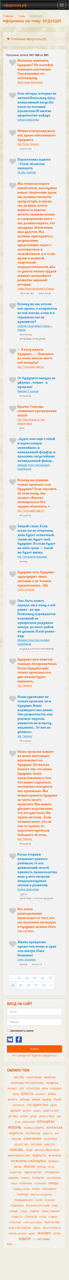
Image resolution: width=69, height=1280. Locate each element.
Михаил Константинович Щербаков (33, 467)
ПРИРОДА (22, 1194)
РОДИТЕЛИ (17, 1205)
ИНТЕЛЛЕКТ (50, 1139)
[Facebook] (19, 1039)
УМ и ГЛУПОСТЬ (52, 1228)
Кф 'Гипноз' (24, 685)
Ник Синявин (25, 931)
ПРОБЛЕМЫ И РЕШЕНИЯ (32, 339)
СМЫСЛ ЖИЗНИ (51, 1211)
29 (20, 985)
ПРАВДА (53, 1183)
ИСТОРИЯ (36, 1144)
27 (50, 978)
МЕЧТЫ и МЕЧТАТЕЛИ (47, 1150)
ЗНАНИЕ (16, 1139)
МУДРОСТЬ (39, 1155)
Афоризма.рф (15, 5)
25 (34, 978)
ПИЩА (14, 1183)
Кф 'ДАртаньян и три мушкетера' (31, 421)
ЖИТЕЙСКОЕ (32, 1133)
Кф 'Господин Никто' (30, 367)
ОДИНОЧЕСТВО (33, 1172)
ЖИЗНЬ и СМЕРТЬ (34, 1128)
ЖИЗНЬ (23, 561)
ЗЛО (57, 1133)
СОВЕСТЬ (16, 1217)
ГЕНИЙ (57, 1099)
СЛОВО (24, 1211)
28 (12, 985)
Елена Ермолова (28, 119)
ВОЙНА (52, 1094)
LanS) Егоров (25, 589)
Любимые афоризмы (28, 39)
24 (26, 978)
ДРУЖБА (13, 1116)
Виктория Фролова (30, 82)
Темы (21, 16)
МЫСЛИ (29, 1166)
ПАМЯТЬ (25, 1178)
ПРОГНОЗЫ (25, 334)
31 (36, 985)
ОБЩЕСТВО (16, 1172)
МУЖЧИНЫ (55, 1155)
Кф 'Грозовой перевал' (32, 556)
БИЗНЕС (12, 1088)
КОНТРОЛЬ (25, 149)
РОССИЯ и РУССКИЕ (38, 1205)
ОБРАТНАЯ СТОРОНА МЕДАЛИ (36, 898)
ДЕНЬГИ (16, 1110)
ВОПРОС (13, 1099)
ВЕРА (22, 428)
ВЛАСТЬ (27, 1094)
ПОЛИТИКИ (40, 1183)
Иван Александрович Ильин (35, 288)
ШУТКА (57, 1233)
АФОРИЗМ (49, 1077)
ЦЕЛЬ (32, 1233)
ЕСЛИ (18, 1122)
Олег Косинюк (26, 959)
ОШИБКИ (13, 1178)
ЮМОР (25, 1239)
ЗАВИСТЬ (47, 1133)
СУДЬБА (53, 1217)
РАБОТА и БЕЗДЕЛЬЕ (41, 1195)
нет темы (43, 1239)
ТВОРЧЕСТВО (26, 293)
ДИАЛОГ (27, 1111)
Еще (9, 1244)
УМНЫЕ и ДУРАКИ (17, 1233)
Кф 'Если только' (28, 144)
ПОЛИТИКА (25, 1183)
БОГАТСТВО (33, 1088)
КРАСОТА (37, 964)
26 (42, 978)
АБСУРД (19, 1077)
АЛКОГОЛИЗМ (34, 1077)
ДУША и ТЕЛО (46, 1116)
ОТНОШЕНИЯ (52, 1172)
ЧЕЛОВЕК (44, 1233)
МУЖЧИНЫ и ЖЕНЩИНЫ (28, 1161)
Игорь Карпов (26, 172)
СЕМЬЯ (13, 1211)
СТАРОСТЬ (31, 1217)
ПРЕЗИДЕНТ (49, 1189)
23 (19, 978)
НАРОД (41, 1167)
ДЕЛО (53, 1105)
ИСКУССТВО (21, 1144)
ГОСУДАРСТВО (37, 1105)
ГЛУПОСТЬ (18, 1105)
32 (44, 985)
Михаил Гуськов (28, 391)
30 (28, 985)
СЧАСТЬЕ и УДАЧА (32, 1222)
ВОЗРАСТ (41, 1094)
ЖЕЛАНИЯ (29, 1122)
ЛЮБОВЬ (16, 1150)
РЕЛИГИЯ (49, 1200)
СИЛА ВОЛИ (44, 293)
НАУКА (51, 1167)
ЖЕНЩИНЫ (45, 1121)
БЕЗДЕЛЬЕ (52, 1083)
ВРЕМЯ (36, 1099)
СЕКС (55, 1205)
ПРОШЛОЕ (25, 396)
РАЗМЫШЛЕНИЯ (24, 1200)
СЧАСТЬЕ (15, 1222)
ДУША (33, 1116)
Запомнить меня (21, 1030)
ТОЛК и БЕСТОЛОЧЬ (19, 1228)
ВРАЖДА (25, 1099)
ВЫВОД (47, 1099)
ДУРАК (24, 1116)
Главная (8, 16)
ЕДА (59, 1116)
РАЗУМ (38, 1200)
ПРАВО (36, 1189)
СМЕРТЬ (34, 1211)
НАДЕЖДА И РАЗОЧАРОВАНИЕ (36, 648)
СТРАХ (42, 1217)
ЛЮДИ (29, 1150)
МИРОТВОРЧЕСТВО (19, 1155)
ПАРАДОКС (38, 1178)
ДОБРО (37, 1111)
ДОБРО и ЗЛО (50, 1111)
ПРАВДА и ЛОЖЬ (21, 1189)
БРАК (45, 1088)
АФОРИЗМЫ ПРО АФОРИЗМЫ (27, 1083)
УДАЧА (23, 894)
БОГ (22, 1088)
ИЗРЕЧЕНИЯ (32, 1138)
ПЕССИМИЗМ (54, 1178)
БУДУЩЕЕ (55, 1088)
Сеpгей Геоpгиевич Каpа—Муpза (34, 328)
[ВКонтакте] (10, 1039)
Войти (34, 1049)
